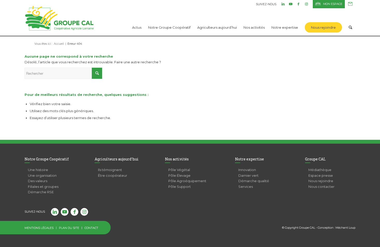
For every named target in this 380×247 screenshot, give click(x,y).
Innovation (247, 170)
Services (245, 186)
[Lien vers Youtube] (290, 4)
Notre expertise (249, 159)
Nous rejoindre (320, 181)
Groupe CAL (315, 159)
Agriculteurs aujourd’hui (117, 159)
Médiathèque (319, 170)
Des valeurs (37, 181)
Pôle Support (179, 186)
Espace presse (320, 175)
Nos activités (177, 159)
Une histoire (38, 170)
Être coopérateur (112, 175)
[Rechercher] (350, 21)
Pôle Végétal (179, 170)
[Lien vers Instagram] (306, 4)
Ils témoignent (110, 170)
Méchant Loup (345, 227)
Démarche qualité (253, 181)
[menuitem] (137, 21)
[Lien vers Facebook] (298, 4)
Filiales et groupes (43, 186)
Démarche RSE (41, 192)
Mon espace (332, 4)
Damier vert (248, 175)
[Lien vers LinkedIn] (283, 4)
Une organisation (42, 175)
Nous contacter (350, 4)
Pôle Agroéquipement (187, 181)
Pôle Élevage (179, 175)
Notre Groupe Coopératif (47, 159)
